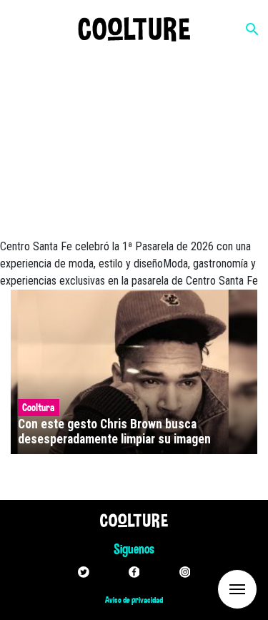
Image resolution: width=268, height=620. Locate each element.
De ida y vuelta (211, 588)
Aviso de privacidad (134, 600)
